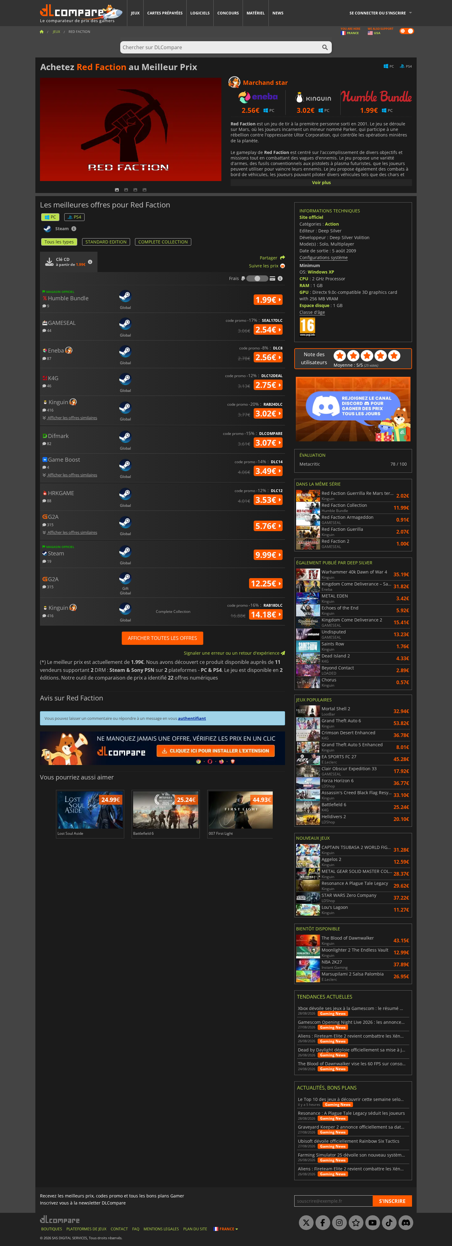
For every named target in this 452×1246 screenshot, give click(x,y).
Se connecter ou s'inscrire (378, 13)
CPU (303, 279)
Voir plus (321, 182)
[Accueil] (41, 31)
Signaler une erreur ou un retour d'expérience (232, 653)
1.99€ (267, 299)
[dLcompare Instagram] (338, 1223)
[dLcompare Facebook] (321, 1223)
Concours (228, 13)
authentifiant (192, 718)
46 (48, 385)
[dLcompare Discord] (404, 1223)
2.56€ (267, 357)
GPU (304, 292)
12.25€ (264, 583)
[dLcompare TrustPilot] (354, 1223)
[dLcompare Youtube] (371, 1223)
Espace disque (314, 305)
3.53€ (267, 500)
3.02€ (267, 413)
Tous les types (59, 242)
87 (48, 358)
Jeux (135, 13)
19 (48, 561)
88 (48, 500)
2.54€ (267, 329)
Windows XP (321, 272)
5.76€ (267, 526)
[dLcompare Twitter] (304, 1223)
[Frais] (257, 278)
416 (50, 410)
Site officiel (311, 217)
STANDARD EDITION (106, 242)
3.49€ (267, 471)
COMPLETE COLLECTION (163, 242)
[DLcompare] (60, 1219)
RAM (304, 285)
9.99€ (267, 555)
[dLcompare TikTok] (387, 1223)
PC (53, 217)
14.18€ (264, 614)
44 (48, 330)
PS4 (77, 217)
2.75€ (267, 385)
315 (50, 524)
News (277, 13)
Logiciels (200, 13)
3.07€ (267, 442)
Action (332, 224)
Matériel (256, 13)
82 (48, 443)
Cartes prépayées (165, 13)
